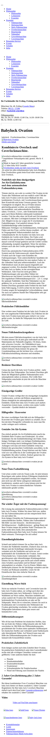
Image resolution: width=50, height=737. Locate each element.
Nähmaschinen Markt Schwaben (19, 734)
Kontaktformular (13, 724)
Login (8, 727)
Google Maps (28, 106)
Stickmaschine (17, 25)
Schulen (9, 46)
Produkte (9, 20)
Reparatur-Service (13, 41)
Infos (8, 48)
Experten (15, 18)
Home (8, 9)
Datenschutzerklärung (15, 731)
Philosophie (11, 11)
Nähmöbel (15, 34)
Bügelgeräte (16, 32)
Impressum (10, 729)
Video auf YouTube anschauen (25, 702)
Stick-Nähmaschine (19, 27)
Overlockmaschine (18, 29)
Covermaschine (17, 39)
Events (9, 43)
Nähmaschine (16, 23)
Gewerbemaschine (18, 36)
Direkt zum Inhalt (9, 142)
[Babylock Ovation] (10, 139)
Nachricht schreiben (15, 111)
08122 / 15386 (14, 108)
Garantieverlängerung (34, 690)
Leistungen (15, 16)
